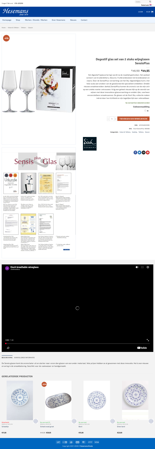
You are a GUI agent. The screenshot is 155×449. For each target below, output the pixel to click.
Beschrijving (7, 357)
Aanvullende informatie (24, 357)
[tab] (7, 357)
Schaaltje (5, 426)
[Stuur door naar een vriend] (143, 152)
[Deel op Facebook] (135, 152)
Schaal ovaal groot (47, 426)
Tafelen (23, 27)
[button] (140, 12)
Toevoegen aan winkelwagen (133, 119)
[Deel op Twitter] (139, 152)
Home (4, 27)
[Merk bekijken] (35, 421)
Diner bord (121, 426)
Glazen (30, 27)
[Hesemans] (16, 11)
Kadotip (134, 132)
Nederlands (145, 5)
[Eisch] (90, 144)
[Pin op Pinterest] (148, 152)
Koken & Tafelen (13, 27)
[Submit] (150, 1)
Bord (80, 426)
